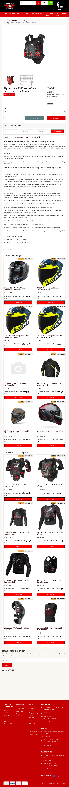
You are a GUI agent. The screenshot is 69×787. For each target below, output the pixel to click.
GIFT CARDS (47, 14)
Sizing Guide (32, 723)
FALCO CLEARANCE (57, 14)
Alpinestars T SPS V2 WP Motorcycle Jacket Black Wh (49, 384)
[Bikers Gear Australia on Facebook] (53, 776)
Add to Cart (35, 118)
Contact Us (32, 729)
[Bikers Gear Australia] (9, 6)
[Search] (38, 3)
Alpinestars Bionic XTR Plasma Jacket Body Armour (17, 533)
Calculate (58, 131)
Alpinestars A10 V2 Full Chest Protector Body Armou (18, 485)
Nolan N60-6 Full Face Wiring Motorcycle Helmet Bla (14, 289)
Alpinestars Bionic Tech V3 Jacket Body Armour (50, 533)
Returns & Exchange (32, 716)
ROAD (5, 13)
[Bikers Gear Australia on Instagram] (58, 776)
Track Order (19, 711)
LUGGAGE (27, 13)
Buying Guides (33, 734)
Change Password (19, 715)
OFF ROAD (12, 13)
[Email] (58, 2)
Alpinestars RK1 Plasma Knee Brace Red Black (16, 629)
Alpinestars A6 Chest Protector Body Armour (49, 485)
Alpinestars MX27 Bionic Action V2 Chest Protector (49, 581)
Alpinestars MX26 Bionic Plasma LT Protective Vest (49, 629)
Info (56, 96)
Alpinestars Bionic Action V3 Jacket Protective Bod (16, 581)
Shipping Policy (33, 713)
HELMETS (19, 13)
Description (8, 137)
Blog (30, 726)
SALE (51, 13)
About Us (31, 720)
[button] (56, 118)
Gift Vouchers (33, 732)
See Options (18, 302)
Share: (6, 94)
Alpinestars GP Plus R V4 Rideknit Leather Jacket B (16, 384)
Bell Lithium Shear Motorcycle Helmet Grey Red (50, 432)
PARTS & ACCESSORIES (38, 13)
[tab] (8, 137)
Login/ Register (20, 708)
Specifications (19, 137)
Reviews (29, 137)
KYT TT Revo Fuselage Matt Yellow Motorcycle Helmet (49, 289)
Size (5, 108)
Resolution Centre (32, 709)
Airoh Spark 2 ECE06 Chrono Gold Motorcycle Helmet (16, 432)
